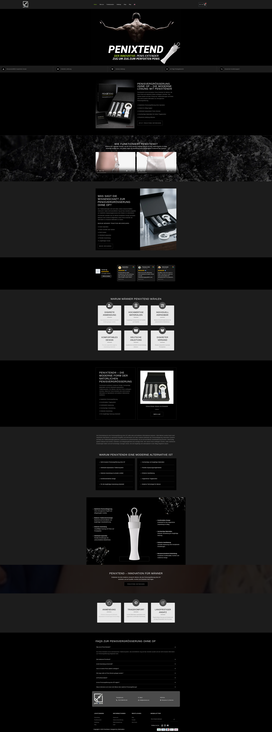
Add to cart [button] (156, 414)
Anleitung (119, 4)
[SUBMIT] (174, 719)
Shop (125, 4)
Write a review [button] (106, 276)
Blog (130, 4)
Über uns (102, 4)
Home (95, 4)
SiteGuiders (121, 729)
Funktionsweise (110, 4)
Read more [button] (121, 279)
